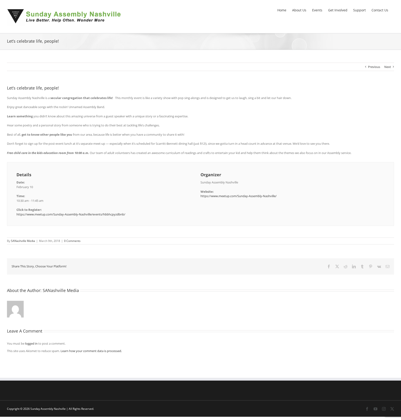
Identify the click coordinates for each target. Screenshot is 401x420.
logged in (31, 343)
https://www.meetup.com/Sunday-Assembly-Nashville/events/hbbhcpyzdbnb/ (70, 214)
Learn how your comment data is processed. (91, 351)
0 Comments (72, 241)
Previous (374, 67)
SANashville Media (23, 241)
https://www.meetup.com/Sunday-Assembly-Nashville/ (238, 196)
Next (387, 67)
